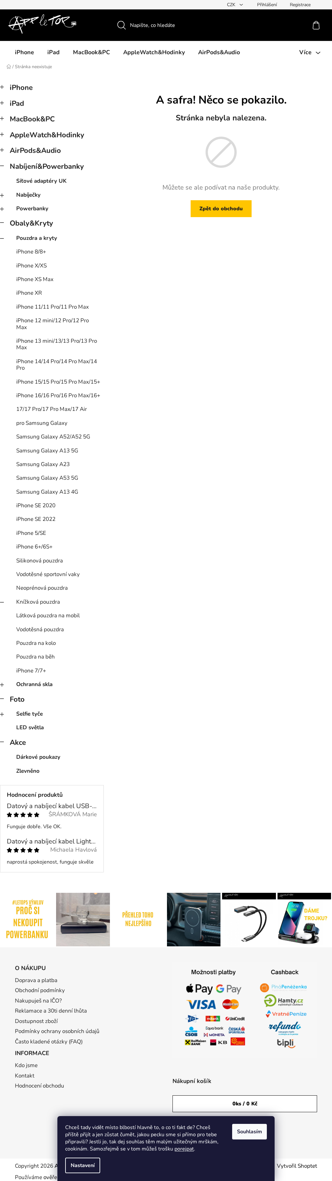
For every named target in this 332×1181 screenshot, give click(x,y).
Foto (17, 699)
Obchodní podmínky (40, 990)
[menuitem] (24, 52)
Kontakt (24, 1075)
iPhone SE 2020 (35, 505)
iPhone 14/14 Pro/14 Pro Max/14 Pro (56, 365)
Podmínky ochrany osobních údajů (57, 1031)
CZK (232, 5)
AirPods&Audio (35, 150)
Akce (18, 742)
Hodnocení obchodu (39, 1085)
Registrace (300, 5)
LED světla (30, 727)
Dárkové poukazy (38, 757)
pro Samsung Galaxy (41, 423)
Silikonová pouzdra (39, 560)
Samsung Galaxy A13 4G (47, 492)
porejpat (184, 1148)
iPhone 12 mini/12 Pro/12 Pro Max (52, 324)
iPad (17, 103)
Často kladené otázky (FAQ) (49, 1041)
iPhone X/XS (31, 265)
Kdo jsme (26, 1065)
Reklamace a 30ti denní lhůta (51, 1011)
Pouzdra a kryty (36, 238)
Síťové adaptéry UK (41, 181)
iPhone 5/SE (31, 533)
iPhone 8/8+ (31, 251)
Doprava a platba (36, 980)
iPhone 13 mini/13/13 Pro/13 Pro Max (56, 344)
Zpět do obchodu (221, 208)
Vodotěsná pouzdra (40, 629)
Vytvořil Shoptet (297, 1166)
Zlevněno (28, 771)
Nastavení (83, 1165)
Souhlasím (249, 1131)
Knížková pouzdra (38, 602)
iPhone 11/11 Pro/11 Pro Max (52, 307)
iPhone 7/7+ (31, 670)
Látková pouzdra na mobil (48, 615)
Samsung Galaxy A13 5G (47, 450)
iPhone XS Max (34, 279)
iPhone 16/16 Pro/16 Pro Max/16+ (58, 395)
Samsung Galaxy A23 (43, 464)
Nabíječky (28, 195)
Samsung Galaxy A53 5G (47, 478)
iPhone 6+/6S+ (34, 546)
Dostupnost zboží (36, 1021)
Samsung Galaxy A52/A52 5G (53, 436)
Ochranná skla (34, 684)
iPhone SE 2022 (35, 519)
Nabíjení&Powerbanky (47, 166)
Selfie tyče (29, 714)
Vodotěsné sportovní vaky (48, 574)
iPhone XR (29, 293)
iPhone (21, 87)
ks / (244, 1103)
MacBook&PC (32, 119)
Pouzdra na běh (35, 656)
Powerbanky (32, 208)
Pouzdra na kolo (36, 643)
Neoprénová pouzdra (42, 588)
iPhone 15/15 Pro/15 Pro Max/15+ (58, 382)
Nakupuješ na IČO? (38, 1000)
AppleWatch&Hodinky (47, 135)
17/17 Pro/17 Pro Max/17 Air (51, 409)
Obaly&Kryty (31, 223)
